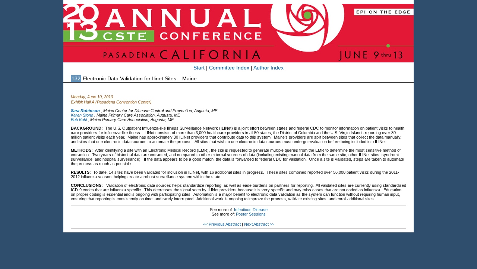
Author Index (268, 68)
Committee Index (229, 68)
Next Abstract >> (259, 224)
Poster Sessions (251, 214)
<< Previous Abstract (222, 224)
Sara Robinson (85, 110)
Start (199, 68)
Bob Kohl (79, 119)
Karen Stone (82, 115)
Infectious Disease (251, 209)
